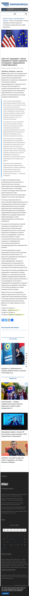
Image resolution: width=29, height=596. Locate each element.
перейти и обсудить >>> (16, 314)
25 (7, 544)
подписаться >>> (13, 310)
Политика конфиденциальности (20, 585)
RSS (2, 515)
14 (17, 539)
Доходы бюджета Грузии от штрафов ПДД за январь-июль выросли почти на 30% (14, 512)
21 (17, 541)
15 (21, 539)
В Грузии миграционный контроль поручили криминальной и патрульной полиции (12, 503)
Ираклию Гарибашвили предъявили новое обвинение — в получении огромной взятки (12, 499)
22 (21, 541)
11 (7, 539)
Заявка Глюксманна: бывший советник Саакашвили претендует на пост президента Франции (14, 495)
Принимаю (5, 593)
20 (14, 541)
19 (11, 541)
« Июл (2, 550)
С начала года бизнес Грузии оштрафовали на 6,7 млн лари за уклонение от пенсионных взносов (13, 507)
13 (14, 539)
